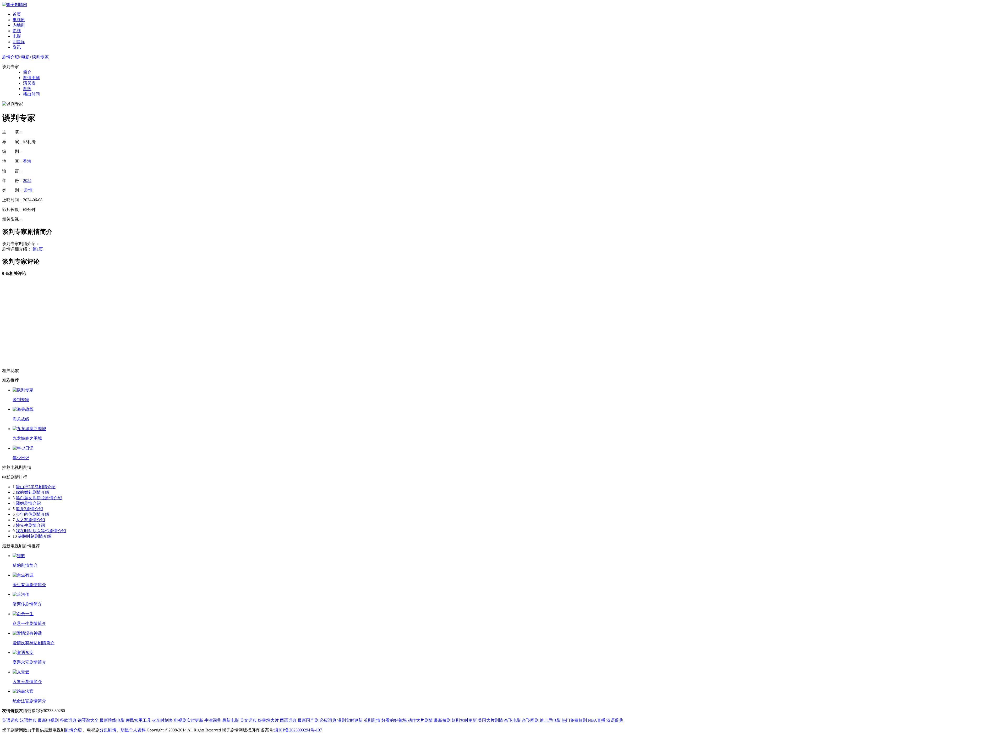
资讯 (17, 47)
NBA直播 (596, 720)
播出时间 (31, 94)
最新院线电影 (112, 720)
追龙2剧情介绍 (29, 509)
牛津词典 (212, 720)
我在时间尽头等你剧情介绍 (41, 531)
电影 (17, 36)
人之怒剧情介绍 (30, 520)
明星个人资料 (133, 730)
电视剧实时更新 (188, 720)
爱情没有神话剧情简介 (33, 643)
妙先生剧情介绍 (30, 525)
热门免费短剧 (574, 720)
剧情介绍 (10, 57)
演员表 (29, 83)
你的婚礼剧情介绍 (32, 492)
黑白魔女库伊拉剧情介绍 (39, 498)
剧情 (28, 190)
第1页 (37, 249)
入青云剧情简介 (27, 681)
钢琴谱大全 (88, 720)
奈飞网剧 (530, 720)
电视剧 (19, 20)
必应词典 (328, 720)
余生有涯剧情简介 (29, 584)
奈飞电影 (512, 720)
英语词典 (10, 720)
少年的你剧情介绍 (32, 514)
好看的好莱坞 (394, 720)
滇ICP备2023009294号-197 (298, 730)
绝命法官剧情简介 (29, 701)
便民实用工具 (138, 720)
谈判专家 (40, 57)
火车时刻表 (162, 720)
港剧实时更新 (350, 720)
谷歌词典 (68, 720)
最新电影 (230, 720)
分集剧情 (108, 730)
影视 (17, 31)
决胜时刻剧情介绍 (34, 536)
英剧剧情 (372, 720)
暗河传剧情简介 (27, 604)
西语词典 (288, 720)
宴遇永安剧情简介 (29, 662)
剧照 (27, 88)
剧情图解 (31, 77)
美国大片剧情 (490, 720)
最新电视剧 (48, 720)
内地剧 (19, 25)
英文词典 (248, 720)
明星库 (19, 42)
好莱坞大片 (268, 720)
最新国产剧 (308, 720)
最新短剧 (442, 720)
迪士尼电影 (550, 720)
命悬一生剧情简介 (29, 623)
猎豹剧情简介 (25, 565)
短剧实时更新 (464, 720)
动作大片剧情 (420, 720)
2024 (27, 180)
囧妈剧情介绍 (28, 503)
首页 (17, 14)
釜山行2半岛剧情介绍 (36, 487)
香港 (27, 161)
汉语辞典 (28, 720)
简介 (27, 72)
